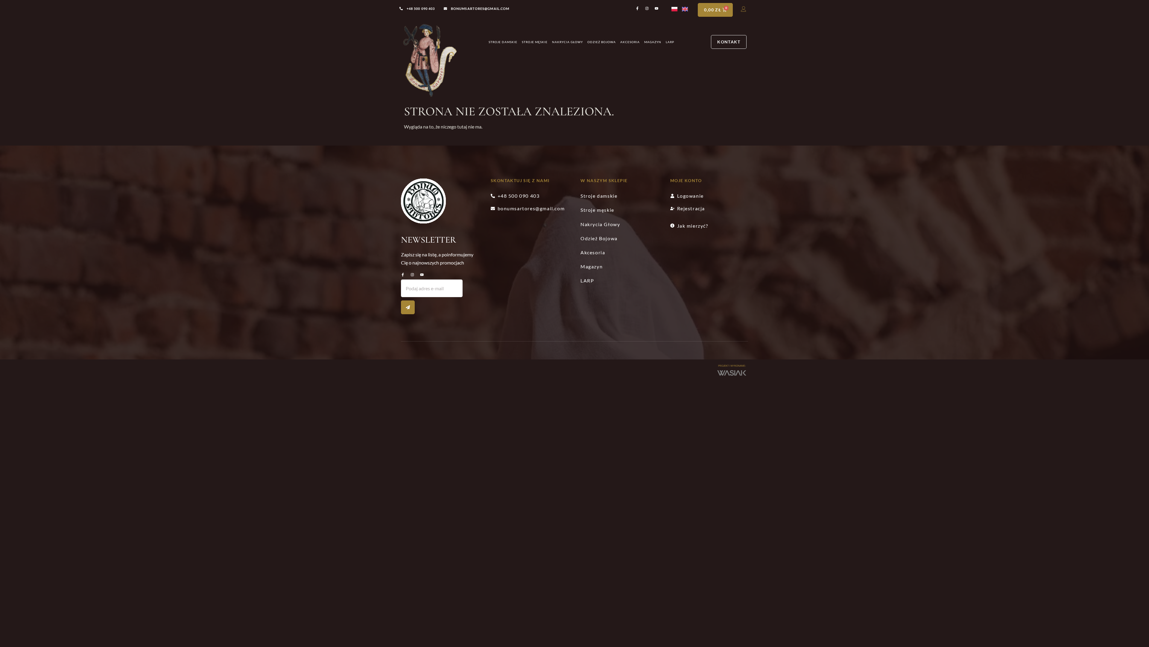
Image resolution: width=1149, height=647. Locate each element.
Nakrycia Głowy (567, 42)
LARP (670, 42)
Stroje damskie (503, 42)
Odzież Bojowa (601, 42)
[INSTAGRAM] (412, 274)
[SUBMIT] (408, 307)
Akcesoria (630, 42)
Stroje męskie (535, 42)
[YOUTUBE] (422, 274)
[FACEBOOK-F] (403, 274)
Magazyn (652, 42)
